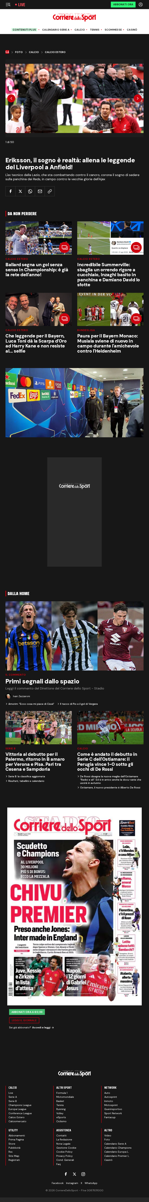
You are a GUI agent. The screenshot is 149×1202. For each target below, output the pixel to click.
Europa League (17, 1109)
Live (21, 4)
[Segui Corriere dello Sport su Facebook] (66, 1174)
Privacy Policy (64, 1156)
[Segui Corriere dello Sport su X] (74, 1174)
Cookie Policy (64, 1151)
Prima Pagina (16, 1139)
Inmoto (108, 1101)
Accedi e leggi (41, 1027)
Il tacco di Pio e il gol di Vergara (79, 703)
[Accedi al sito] (141, 4)
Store (12, 1143)
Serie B (10, 748)
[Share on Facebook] (10, 191)
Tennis (95, 29)
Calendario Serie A (55, 29)
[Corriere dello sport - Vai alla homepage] (74, 17)
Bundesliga (86, 330)
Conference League (20, 1113)
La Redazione (64, 1139)
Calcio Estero (55, 52)
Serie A (13, 1097)
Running (61, 1109)
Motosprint (111, 1105)
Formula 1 (61, 1092)
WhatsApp (91, 1183)
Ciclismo (61, 1121)
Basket (60, 1101)
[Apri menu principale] (8, 4)
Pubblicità (14, 1147)
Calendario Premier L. (117, 1156)
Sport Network (113, 1113)
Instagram (72, 1183)
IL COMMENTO (15, 674)
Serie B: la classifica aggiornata (26, 776)
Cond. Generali (65, 1160)
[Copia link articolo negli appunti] (50, 191)
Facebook (58, 1183)
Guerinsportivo (113, 1109)
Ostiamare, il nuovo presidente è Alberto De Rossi (110, 787)
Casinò (132, 29)
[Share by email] (40, 191)
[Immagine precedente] (11, 98)
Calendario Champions (118, 1147)
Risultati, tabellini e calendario (26, 781)
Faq (58, 1164)
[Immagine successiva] (138, 98)
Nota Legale (63, 1143)
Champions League (20, 1105)
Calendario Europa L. (116, 1151)
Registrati (14, 1160)
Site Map (14, 1156)
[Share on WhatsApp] (30, 191)
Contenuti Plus (24, 29)
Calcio (79, 29)
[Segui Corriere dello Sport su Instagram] (83, 1174)
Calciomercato (17, 1121)
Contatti (61, 1135)
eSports (61, 1117)
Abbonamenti (17, 1135)
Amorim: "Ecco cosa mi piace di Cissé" (31, 703)
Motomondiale (65, 1097)
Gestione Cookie (66, 1147)
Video (107, 1135)
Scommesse (113, 29)
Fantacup (110, 1117)
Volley (59, 1113)
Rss (11, 1151)
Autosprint (110, 1097)
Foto (19, 52)
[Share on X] (20, 191)
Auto (107, 1092)
